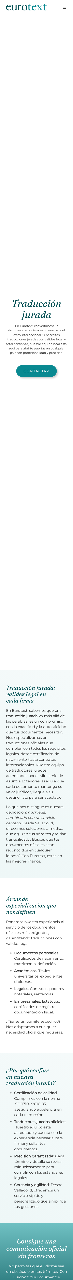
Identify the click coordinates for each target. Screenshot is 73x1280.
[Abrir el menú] (64, 7)
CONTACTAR (36, 371)
